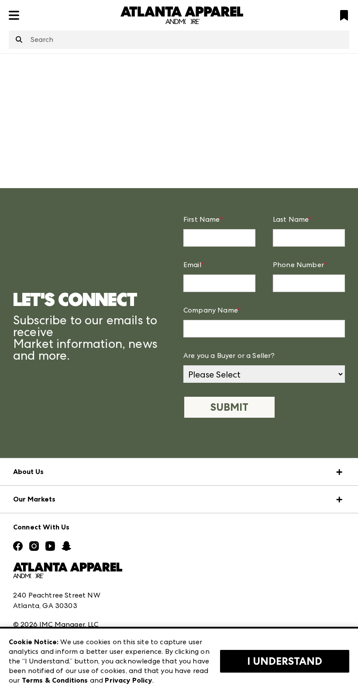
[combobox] (179, 40)
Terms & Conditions (55, 680)
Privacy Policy (128, 680)
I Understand (284, 661)
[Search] (19, 40)
